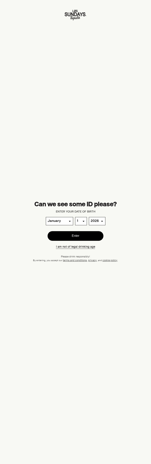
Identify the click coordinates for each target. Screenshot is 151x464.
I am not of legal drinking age (75, 247)
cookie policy (109, 260)
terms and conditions (75, 260)
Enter (75, 236)
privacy (92, 260)
